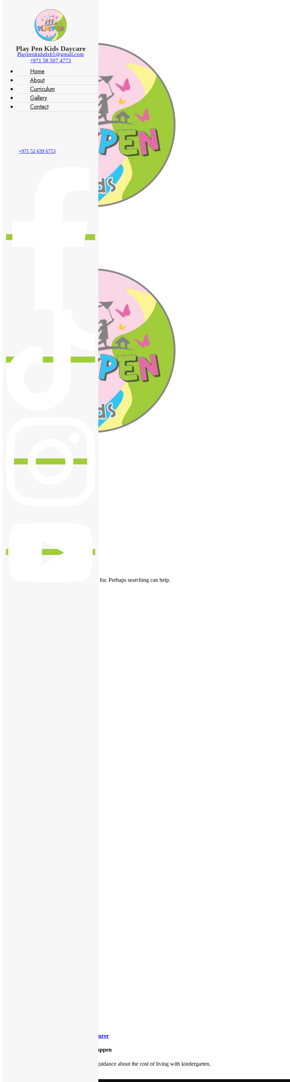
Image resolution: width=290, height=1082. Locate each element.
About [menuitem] (37, 80)
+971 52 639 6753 (37, 151)
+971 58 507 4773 (50, 60)
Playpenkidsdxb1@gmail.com (50, 54)
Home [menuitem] (37, 71)
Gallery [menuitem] (38, 98)
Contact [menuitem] (39, 107)
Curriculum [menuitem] (42, 89)
